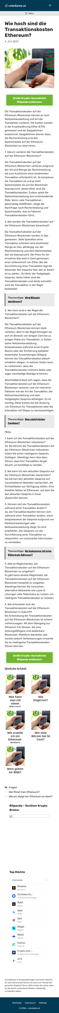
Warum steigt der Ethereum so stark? (30, 796)
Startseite (17, 1003)
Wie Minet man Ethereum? (24, 791)
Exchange (17, 880)
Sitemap (43, 1003)
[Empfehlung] (29, 816)
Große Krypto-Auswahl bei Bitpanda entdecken (29, 100)
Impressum (30, 1003)
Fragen (13, 787)
